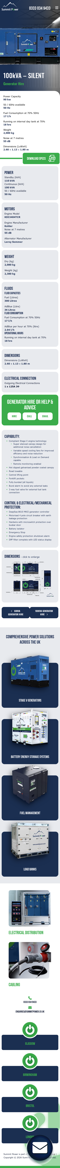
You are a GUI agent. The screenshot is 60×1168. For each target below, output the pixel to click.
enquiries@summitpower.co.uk (30, 1011)
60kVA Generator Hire (15, 612)
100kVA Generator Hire (44, 612)
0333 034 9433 (40, 8)
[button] (56, 7)
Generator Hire (13, 83)
